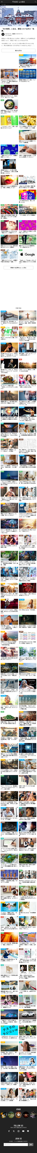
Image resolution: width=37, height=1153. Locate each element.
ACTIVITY (21, 55)
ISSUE (2, 85)
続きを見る (18, 50)
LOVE (20, 327)
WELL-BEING (3, 145)
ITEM (20, 221)
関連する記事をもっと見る (18, 267)
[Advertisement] (18, 289)
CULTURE (2, 69)
